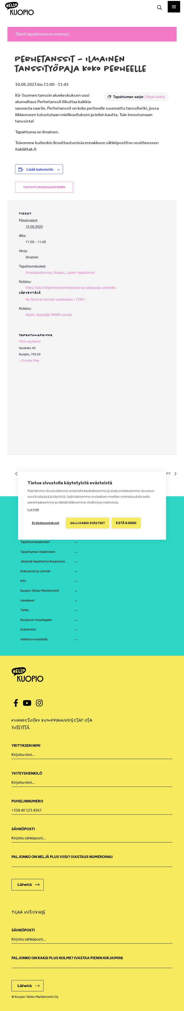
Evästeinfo (28, 629)
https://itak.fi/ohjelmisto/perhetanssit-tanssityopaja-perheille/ (71, 287)
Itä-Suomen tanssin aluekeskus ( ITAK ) (56, 299)
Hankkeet (27, 600)
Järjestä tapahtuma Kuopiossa (42, 561)
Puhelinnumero (27, 801)
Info (23, 581)
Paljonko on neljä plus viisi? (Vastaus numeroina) (62, 856)
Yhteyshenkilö (27, 773)
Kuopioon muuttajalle (36, 620)
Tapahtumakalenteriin (44, 187)
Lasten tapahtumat (80, 272)
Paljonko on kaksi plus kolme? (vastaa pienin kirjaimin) (67, 958)
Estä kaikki (126, 523)
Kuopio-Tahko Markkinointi (39, 591)
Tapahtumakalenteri (35, 542)
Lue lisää (33, 509)
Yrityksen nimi (26, 745)
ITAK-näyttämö (30, 341)
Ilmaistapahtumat (39, 272)
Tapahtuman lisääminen (37, 552)
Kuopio (59, 272)
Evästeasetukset (45, 523)
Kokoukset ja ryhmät (35, 571)
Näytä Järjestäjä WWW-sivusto (49, 314)
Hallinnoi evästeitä (33, 639)
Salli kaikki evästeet (87, 523)
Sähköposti (23, 829)
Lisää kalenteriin (39, 169)
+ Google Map (29, 360)
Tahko (24, 610)
